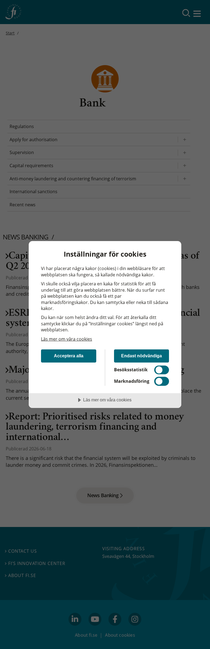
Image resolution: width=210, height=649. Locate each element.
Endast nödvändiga (141, 355)
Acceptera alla (68, 355)
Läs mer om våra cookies (66, 339)
